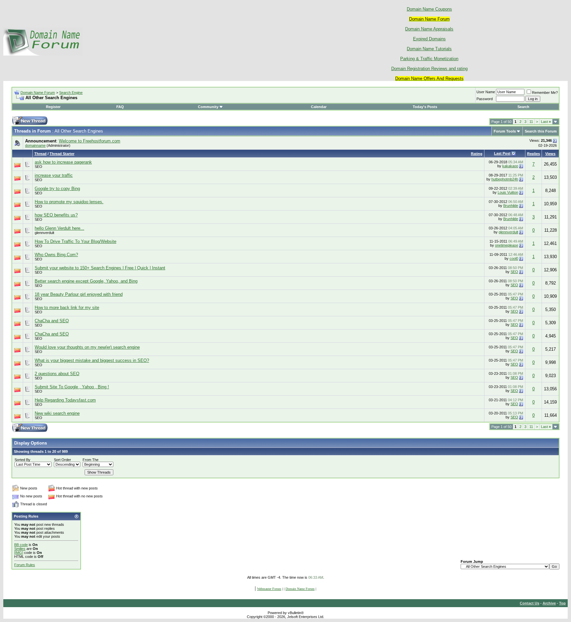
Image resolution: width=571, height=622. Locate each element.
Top (562, 603)
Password (484, 99)
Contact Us (529, 603)
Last (546, 122)
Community (208, 107)
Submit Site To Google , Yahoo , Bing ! (72, 386)
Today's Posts (425, 107)
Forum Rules (24, 565)
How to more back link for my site (67, 307)
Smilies (19, 549)
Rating (476, 154)
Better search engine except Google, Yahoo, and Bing (86, 281)
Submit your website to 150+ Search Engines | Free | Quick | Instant (100, 267)
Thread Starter (62, 154)
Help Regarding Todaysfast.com (65, 400)
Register (53, 107)
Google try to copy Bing (57, 188)
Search (523, 107)
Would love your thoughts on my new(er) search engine (87, 347)
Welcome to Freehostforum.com (89, 140)
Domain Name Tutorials (429, 48)
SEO (38, 167)
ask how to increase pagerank (63, 162)
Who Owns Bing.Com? (56, 254)
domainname (35, 145)
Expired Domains (429, 38)
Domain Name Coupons (429, 9)
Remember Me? (545, 93)
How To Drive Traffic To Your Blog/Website (75, 241)
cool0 (514, 258)
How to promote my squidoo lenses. (69, 201)
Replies (533, 154)
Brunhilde (510, 206)
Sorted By (22, 460)
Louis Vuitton (508, 192)
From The (90, 460)
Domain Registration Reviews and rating (429, 68)
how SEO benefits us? (56, 215)
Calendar (318, 107)
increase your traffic (54, 175)
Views (550, 154)
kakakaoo (510, 166)
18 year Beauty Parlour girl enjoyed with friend (79, 294)
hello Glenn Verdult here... (59, 228)
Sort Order (62, 460)
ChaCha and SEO (52, 320)
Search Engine (71, 93)
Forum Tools (505, 131)
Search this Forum (541, 131)
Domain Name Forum (37, 93)
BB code (21, 545)
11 (531, 122)
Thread (40, 154)
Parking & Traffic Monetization (429, 58)
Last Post (502, 153)
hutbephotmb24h (504, 179)
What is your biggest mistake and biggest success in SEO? (92, 360)
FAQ (120, 107)
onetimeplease (506, 245)
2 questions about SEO (57, 373)
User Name (485, 92)
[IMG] (18, 553)
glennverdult (44, 233)
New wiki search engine (57, 413)
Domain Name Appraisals (429, 28)
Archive (549, 603)
